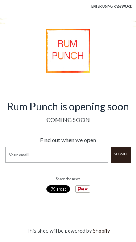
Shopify (101, 230)
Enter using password (111, 7)
